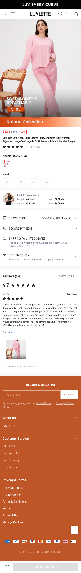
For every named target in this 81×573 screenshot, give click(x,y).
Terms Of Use (43, 403)
